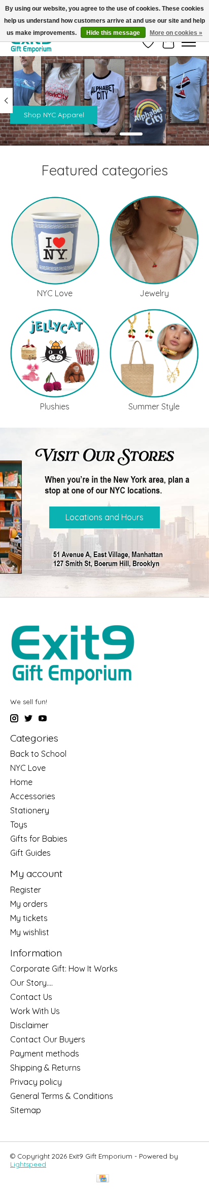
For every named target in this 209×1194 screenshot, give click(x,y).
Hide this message (113, 32)
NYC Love (55, 293)
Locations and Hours (104, 517)
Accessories (32, 796)
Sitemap (25, 1110)
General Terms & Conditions (61, 1096)
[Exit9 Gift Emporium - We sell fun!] (31, 42)
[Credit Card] (102, 1179)
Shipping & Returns (45, 1068)
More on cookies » (176, 32)
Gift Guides (30, 853)
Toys (18, 824)
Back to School (38, 754)
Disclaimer (29, 1025)
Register (25, 890)
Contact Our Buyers (47, 1039)
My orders (29, 904)
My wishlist (29, 932)
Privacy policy (36, 1082)
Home (21, 782)
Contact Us (31, 997)
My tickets (29, 918)
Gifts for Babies (38, 839)
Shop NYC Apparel (54, 114)
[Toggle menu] (189, 42)
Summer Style (154, 406)
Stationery (29, 810)
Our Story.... (31, 983)
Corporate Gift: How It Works (64, 968)
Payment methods (44, 1053)
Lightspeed (28, 1164)
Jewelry (154, 293)
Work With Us (35, 1011)
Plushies (54, 406)
